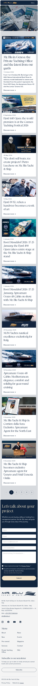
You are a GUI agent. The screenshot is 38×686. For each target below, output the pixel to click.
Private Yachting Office (7, 651)
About (4, 633)
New (3, 637)
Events (19, 637)
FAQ (18, 650)
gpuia (22, 683)
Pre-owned (5, 641)
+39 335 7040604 (11, 613)
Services (4, 646)
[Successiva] (32, 492)
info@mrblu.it (6, 616)
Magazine (20, 641)
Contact (20, 646)
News (19, 633)
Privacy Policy (25, 566)
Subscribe (19, 670)
